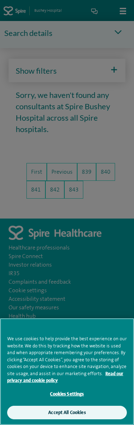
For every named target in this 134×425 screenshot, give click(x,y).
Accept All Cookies (66, 412)
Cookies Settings (67, 394)
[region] (67, 371)
